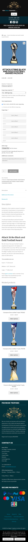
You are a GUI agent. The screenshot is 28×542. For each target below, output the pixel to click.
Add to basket (13, 171)
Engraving (5, 110)
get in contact (9, 273)
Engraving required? (8, 90)
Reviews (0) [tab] (4, 199)
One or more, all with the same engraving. (13, 104)
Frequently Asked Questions (11, 519)
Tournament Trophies (7, 183)
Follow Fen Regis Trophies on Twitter (14, 22)
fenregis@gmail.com (10, 466)
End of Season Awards (12, 179)
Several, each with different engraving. (12, 107)
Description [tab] (5, 190)
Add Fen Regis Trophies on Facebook (11, 22)
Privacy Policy (7, 516)
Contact (22, 519)
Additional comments (7, 155)
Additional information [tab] (8, 194)
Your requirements (7, 101)
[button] (24, 43)
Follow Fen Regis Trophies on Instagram (17, 22)
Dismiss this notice (8, 539)
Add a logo (4, 145)
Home (4, 35)
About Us (14, 514)
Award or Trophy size (7, 84)
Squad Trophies (20, 181)
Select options (14, 318)
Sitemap (14, 521)
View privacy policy (20, 539)
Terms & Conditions (19, 516)
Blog (20, 514)
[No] (26, 536)
